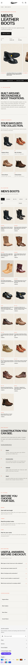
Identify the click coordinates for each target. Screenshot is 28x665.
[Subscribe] (25, 636)
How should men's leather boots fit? (14, 568)
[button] (25, 2)
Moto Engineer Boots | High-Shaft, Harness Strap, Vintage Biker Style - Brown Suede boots (7, 255)
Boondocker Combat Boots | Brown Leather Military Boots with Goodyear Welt (20, 335)
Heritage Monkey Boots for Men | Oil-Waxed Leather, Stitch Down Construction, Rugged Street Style (7, 308)
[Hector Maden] (14, 2)
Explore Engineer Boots (6, 444)
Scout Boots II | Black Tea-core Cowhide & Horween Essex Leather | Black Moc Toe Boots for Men (20, 308)
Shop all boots (6, 33)
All (2, 199)
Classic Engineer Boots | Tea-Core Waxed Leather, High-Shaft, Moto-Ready (20, 255)
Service (21, 199)
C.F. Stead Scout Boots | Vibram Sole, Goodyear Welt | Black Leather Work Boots (7, 335)
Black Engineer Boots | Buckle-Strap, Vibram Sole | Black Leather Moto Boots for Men (20, 228)
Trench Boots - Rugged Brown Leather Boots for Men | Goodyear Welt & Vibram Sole (20, 388)
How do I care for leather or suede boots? (14, 578)
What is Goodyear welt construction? (14, 573)
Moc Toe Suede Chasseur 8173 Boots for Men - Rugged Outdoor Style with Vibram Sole (7, 361)
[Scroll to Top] (25, 658)
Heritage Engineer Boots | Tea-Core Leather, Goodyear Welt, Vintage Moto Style (20, 281)
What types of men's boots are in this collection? (14, 563)
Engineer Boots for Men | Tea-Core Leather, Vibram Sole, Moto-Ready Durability (7, 228)
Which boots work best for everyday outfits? (14, 583)
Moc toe (15, 199)
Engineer (8, 199)
